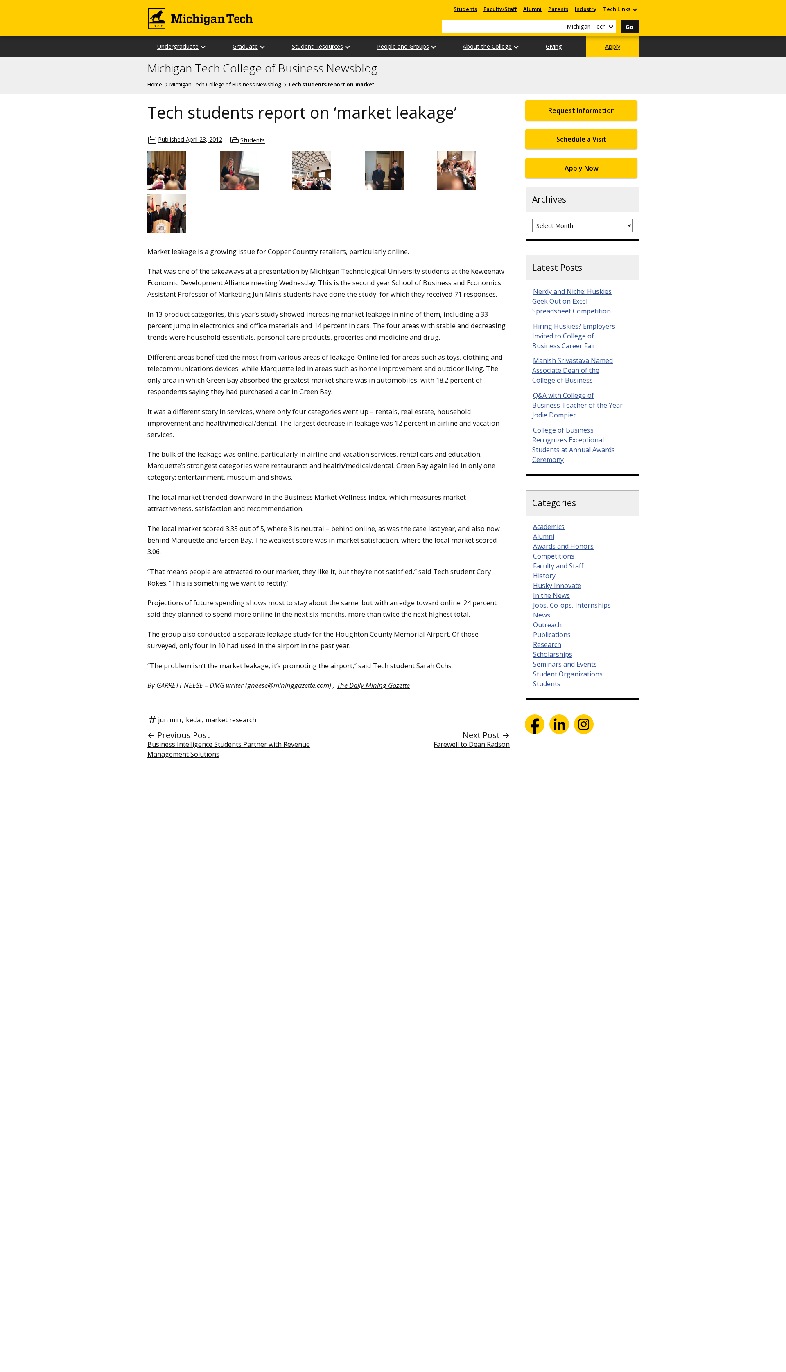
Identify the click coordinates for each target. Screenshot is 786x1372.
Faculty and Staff (558, 565)
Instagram (584, 724)
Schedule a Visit (581, 139)
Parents (558, 9)
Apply (612, 46)
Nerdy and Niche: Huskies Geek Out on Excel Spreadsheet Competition (572, 301)
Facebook (534, 724)
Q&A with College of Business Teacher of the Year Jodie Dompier (577, 405)
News (541, 615)
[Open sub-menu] (634, 9)
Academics (549, 526)
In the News (551, 595)
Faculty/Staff (500, 9)
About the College (487, 46)
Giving (554, 46)
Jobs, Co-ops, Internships (572, 605)
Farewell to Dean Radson (472, 744)
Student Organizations (568, 673)
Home (154, 84)
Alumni (532, 9)
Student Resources (317, 46)
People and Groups (403, 46)
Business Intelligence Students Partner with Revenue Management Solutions (228, 749)
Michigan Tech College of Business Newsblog (262, 68)
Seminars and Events (565, 664)
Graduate (245, 46)
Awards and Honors (563, 546)
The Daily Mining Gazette (373, 685)
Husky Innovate (557, 585)
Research (547, 644)
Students (465, 9)
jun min (169, 719)
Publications (552, 634)
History (544, 575)
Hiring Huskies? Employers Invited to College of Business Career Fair (573, 336)
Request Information (581, 110)
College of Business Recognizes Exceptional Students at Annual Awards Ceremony (573, 445)
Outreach (547, 624)
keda (193, 719)
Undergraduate (178, 46)
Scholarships (552, 654)
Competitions (553, 556)
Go (630, 27)
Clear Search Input (557, 26)
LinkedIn (559, 724)
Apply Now (582, 168)
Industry (585, 9)
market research (231, 719)
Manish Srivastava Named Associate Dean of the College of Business (572, 370)
